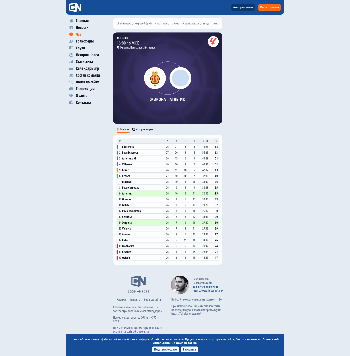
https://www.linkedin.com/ (208, 290)
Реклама (121, 300)
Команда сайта (152, 300)
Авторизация (243, 7)
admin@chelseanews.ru (206, 287)
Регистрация (269, 7)
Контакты (135, 300)
